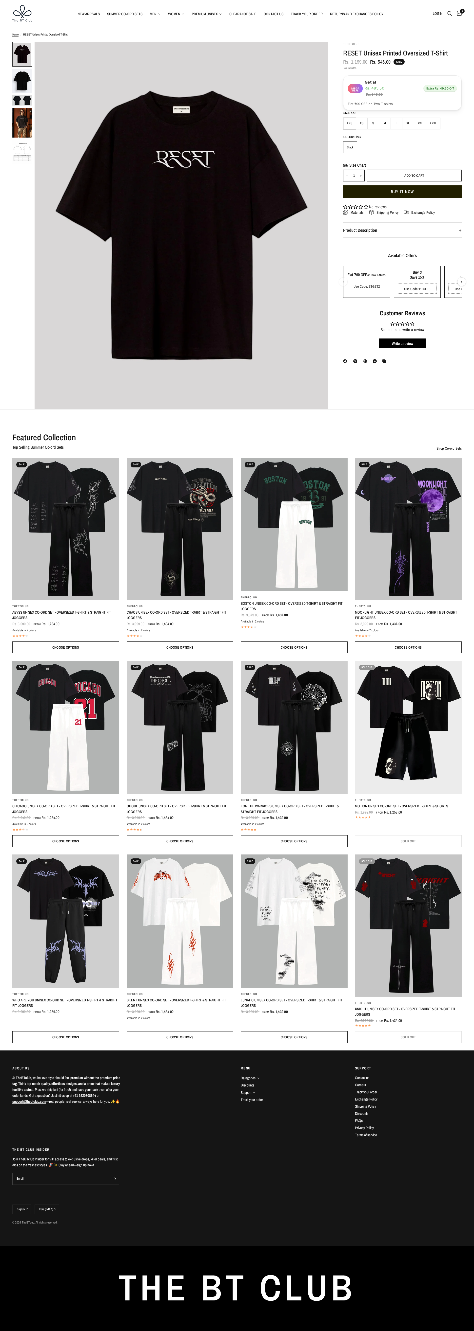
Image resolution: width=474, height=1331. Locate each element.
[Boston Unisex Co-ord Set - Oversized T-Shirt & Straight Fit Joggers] (294, 524)
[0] (458, 13)
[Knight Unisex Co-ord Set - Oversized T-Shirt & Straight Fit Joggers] (408, 925)
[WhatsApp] (376, 361)
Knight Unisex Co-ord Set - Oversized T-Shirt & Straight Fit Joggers (405, 1011)
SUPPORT (363, 1068)
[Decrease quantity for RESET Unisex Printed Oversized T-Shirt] (347, 175)
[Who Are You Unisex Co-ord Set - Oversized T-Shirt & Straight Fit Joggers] (65, 921)
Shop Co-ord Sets (449, 448)
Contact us (362, 1077)
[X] (356, 361)
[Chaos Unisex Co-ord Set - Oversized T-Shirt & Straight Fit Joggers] (180, 529)
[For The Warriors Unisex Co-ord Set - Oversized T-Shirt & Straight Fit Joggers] (294, 727)
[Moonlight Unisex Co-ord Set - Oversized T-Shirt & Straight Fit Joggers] (408, 529)
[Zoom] (318, 52)
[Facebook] (346, 361)
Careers (360, 1084)
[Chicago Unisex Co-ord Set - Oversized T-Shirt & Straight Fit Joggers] (65, 727)
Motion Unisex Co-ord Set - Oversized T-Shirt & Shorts (401, 806)
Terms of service (366, 1134)
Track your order (252, 1099)
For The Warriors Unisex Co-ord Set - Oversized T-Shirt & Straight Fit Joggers (290, 808)
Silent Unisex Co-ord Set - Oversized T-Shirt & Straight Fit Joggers (176, 1002)
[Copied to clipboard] (385, 361)
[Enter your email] (114, 1179)
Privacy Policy (364, 1127)
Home (15, 34)
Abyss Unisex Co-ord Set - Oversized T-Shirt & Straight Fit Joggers (61, 615)
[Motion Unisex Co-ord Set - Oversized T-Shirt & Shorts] (408, 727)
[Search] (449, 13)
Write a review (402, 343)
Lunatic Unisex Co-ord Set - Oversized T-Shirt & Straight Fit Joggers (291, 1002)
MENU (246, 1068)
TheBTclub (20, 606)
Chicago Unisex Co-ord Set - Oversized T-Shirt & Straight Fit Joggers (64, 808)
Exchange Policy (366, 1099)
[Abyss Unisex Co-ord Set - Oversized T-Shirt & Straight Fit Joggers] (65, 529)
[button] (355, 207)
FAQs (359, 1120)
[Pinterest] (366, 361)
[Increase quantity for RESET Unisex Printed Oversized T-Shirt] (360, 175)
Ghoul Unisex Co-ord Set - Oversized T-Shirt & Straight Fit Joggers (177, 808)
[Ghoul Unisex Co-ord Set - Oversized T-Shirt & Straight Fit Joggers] (180, 727)
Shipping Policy (365, 1106)
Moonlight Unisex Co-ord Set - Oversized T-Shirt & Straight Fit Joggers (406, 615)
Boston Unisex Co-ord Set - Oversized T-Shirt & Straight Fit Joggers (292, 606)
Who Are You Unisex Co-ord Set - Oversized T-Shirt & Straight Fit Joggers (65, 1002)
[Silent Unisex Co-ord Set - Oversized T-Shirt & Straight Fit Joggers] (180, 921)
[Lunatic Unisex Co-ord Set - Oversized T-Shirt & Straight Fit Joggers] (294, 921)
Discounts (247, 1085)
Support (246, 1092)
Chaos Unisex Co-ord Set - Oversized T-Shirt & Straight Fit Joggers (176, 615)
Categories (248, 1078)
